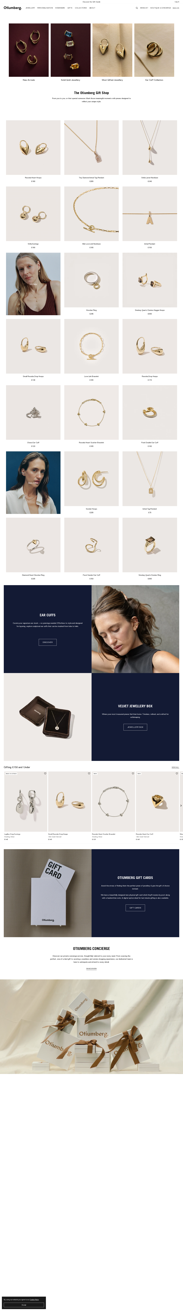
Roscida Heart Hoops (33, 178)
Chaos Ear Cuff (33, 443)
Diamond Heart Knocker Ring (33, 575)
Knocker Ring (91, 310)
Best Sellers (33, 483)
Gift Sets (33, 284)
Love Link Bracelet (91, 376)
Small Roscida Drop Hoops (33, 376)
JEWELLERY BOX (135, 727)
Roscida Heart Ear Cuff (144, 834)
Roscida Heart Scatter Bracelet (91, 443)
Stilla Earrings (33, 244)
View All (175, 767)
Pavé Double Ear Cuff (149, 443)
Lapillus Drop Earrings (12, 834)
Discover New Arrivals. (91, 2)
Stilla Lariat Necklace (149, 178)
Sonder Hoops (91, 509)
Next (181, 805)
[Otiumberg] (13, 8)
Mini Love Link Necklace (91, 244)
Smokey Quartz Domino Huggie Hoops (150, 310)
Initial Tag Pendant (150, 509)
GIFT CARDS (135, 908)
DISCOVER (48, 642)
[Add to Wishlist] (45, 773)
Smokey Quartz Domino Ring (150, 575)
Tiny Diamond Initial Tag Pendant (91, 178)
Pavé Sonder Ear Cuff (91, 575)
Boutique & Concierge (161, 8)
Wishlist (144, 8)
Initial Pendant (149, 244)
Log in (177, 2)
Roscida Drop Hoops (150, 376)
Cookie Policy (34, 1300)
